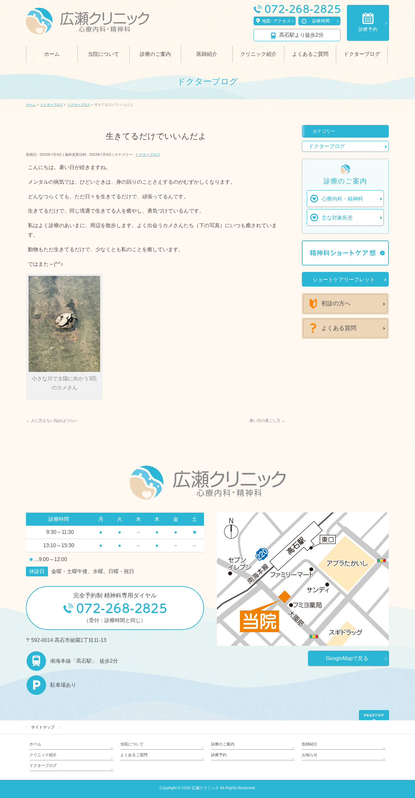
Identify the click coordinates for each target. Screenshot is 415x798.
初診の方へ (335, 303)
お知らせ (309, 755)
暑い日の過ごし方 (267, 420)
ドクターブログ (147, 154)
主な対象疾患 (337, 217)
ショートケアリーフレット (344, 279)
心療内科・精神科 (342, 199)
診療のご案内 (222, 744)
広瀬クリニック (205, 788)
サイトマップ (42, 727)
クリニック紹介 (43, 755)
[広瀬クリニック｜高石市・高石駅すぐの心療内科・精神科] (87, 27)
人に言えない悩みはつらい (51, 420)
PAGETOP (374, 715)
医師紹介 (309, 744)
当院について (132, 744)
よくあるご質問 (134, 755)
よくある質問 (338, 328)
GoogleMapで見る (347, 658)
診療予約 (368, 29)
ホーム (35, 744)
